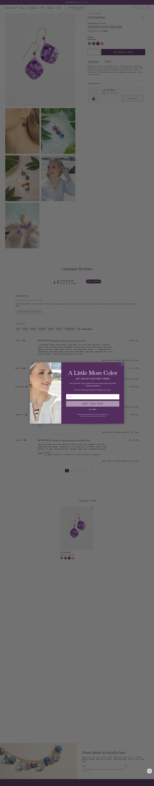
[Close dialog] (122, 364)
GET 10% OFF (92, 403)
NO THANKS (92, 409)
